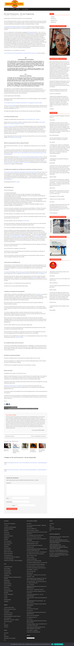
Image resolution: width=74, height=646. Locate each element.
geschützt (42, 272)
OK (52, 644)
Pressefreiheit (30, 273)
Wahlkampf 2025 (30, 573)
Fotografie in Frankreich (8, 535)
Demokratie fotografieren (8, 528)
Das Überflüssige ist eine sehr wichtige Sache (35, 535)
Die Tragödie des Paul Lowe (32, 617)
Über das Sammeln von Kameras (33, 530)
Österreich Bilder (7, 544)
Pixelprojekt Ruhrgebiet (8, 590)
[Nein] (72, 644)
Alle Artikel (25, 9)
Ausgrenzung (14, 408)
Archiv (18, 9)
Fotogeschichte (7, 534)
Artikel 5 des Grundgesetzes (40, 273)
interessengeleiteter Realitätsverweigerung (17, 235)
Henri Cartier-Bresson (8, 542)
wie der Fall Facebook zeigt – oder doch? (32, 119)
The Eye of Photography (8, 594)
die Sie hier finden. (25, 220)
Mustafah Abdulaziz (7, 583)
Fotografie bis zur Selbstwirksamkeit (33, 631)
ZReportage (6, 601)
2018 (9, 408)
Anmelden (52, 16)
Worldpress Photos (7, 599)
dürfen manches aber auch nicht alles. (15, 137)
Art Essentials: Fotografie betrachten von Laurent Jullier (37, 562)
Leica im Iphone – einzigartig (32, 630)
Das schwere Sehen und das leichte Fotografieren (36, 564)
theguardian (6, 625)
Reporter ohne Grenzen (8, 551)
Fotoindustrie (6, 537)
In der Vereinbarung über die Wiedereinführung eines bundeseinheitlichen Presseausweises (20, 53)
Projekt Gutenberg (7, 549)
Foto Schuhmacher (7, 618)
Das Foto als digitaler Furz (31, 528)
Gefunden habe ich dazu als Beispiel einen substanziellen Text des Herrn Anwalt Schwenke (20, 172)
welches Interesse (42, 122)
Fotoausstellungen (7, 571)
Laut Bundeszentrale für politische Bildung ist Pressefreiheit (15, 26)
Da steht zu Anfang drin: (8, 126)
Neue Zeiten (29, 523)
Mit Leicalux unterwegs (31, 571)
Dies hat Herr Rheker (38, 235)
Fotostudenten (6, 575)
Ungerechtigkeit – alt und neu (32, 569)
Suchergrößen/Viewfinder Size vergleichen (12, 556)
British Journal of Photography (9, 523)
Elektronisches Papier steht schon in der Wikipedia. (13, 385)
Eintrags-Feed (53, 18)
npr (4, 623)
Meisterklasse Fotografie (9, 436)
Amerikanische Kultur (8, 566)
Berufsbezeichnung (20, 272)
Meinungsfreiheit (31, 32)
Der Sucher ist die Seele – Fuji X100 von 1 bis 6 (35, 566)
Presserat (35, 408)
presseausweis (29, 408)
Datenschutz (6, 636)
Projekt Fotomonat (7, 548)
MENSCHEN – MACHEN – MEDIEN (11, 619)
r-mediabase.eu (38, 294)
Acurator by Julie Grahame (9, 607)
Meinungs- (24, 273)
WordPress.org (53, 22)
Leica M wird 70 (30, 610)
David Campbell (7, 568)
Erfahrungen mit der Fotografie (9, 638)
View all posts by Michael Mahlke (38, 430)
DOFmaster (6, 530)
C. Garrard (6, 525)
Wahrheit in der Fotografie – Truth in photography (13, 560)
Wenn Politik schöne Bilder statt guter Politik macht (36, 567)
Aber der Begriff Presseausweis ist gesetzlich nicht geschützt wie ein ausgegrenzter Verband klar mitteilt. (23, 102)
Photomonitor (6, 587)
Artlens (7, 9)
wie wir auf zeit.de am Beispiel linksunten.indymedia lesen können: (30, 156)
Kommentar (8, 482)
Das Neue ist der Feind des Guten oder (34, 536)
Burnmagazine (6, 610)
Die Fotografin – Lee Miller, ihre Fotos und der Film (36, 574)
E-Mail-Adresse (9, 502)
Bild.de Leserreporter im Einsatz (10, 609)
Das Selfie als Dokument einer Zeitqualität (34, 545)
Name (7, 498)
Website (13, 505)
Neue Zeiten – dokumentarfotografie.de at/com (58, 539)
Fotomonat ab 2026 (24, 449)
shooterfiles (6, 592)
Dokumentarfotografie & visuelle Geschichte (12, 616)
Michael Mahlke (13, 15)
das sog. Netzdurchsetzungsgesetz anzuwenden (15, 123)
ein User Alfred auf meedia (11, 105)
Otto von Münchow (7, 585)
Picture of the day (7, 589)
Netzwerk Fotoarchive (8, 621)
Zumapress (6, 626)
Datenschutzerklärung (59, 644)
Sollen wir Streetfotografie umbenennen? (38, 436)
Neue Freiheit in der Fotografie (32, 608)
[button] (5, 404)
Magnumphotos (7, 580)
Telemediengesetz (8, 179)
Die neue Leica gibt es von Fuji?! (33, 541)
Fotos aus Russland (7, 541)
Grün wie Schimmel (30, 584)
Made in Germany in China (32, 555)
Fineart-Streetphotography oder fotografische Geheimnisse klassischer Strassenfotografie (59, 547)
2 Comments (20, 15)
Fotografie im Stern (7, 573)
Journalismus (14, 273)
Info (5, 639)
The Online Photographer (8, 558)
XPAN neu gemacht (30, 557)
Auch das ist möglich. (19, 337)
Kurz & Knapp (14, 407)
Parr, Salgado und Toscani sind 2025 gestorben (42, 450)
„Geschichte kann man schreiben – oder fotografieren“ (33, 450)
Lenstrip (12, 9)
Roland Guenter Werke (8, 553)
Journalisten (34, 277)
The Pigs (5, 596)
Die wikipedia (6, 272)
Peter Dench (6, 546)
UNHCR (5, 597)
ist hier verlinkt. (17, 181)
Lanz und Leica (29, 618)
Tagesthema (29, 607)
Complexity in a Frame (8, 612)
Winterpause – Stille (30, 576)
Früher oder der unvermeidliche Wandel (34, 560)
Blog (5, 634)
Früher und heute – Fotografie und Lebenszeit (35, 589)
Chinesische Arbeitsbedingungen (10, 527)
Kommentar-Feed (54, 20)
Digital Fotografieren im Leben (32, 543)
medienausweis (22, 408)
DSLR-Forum (6, 532)
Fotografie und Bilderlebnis (32, 559)
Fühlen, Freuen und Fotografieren (33, 615)
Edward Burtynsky (7, 570)
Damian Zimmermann (8, 614)
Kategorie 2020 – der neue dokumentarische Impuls (59, 551)
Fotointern (6, 539)
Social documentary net (8, 555)
